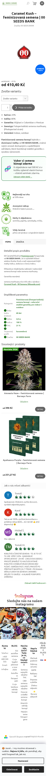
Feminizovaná (27, 256)
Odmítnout (12, 769)
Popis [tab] (8, 242)
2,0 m (18, 319)
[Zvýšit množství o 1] (10, 105)
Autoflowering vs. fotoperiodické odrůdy (17, 677)
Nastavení (23, 760)
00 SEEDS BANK (23, 337)
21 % (18, 325)
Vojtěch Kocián (37, 736)
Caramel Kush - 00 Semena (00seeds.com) (22, 284)
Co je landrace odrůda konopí (14, 688)
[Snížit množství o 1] (10, 109)
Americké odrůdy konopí (25, 705)
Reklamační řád (35, 674)
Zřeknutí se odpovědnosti (36, 686)
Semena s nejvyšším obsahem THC (25, 673)
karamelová (21, 331)
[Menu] (42, 3)
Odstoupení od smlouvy (35, 665)
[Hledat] (28, 3)
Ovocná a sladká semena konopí (24, 696)
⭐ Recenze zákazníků (34, 694)
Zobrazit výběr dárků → (23, 177)
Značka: (24, 25)
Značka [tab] (20, 242)
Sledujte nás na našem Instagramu (24, 602)
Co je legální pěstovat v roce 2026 (14, 664)
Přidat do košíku (25, 107)
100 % (19, 322)
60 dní (18, 313)
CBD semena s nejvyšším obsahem (25, 684)
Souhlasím (34, 769)
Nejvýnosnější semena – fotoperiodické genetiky (27, 715)
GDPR (33, 670)
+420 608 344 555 (4, 659)
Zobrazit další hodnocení (35, 583)
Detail (40, 409)
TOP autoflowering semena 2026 (17, 653)
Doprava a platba (33, 680)
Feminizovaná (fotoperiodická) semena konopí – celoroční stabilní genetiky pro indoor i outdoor (30, 303)
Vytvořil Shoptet (16, 736)
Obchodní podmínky (34, 659)
